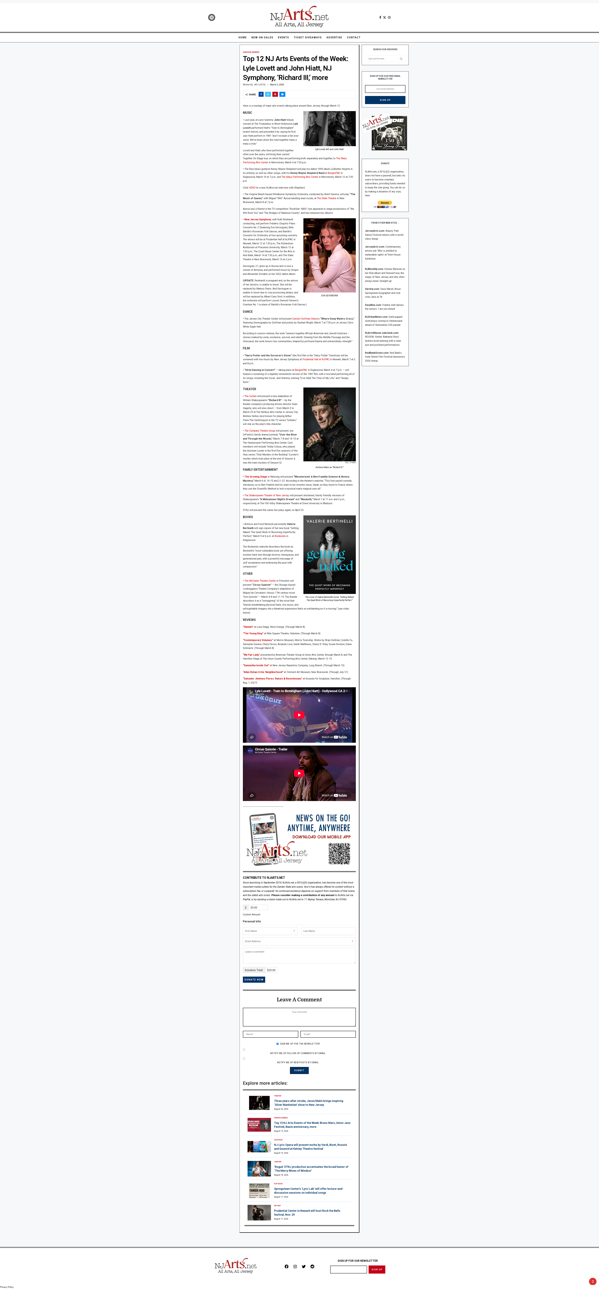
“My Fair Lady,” (251, 654)
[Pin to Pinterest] (275, 94)
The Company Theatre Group (259, 430)
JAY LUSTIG (259, 84)
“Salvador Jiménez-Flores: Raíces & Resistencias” (272, 678)
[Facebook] (380, 17)
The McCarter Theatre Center (260, 580)
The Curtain (250, 396)
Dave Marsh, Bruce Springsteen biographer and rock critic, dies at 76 (383, 292)
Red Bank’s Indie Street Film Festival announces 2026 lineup (385, 356)
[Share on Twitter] (268, 94)
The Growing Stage (256, 476)
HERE (252, 187)
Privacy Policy (7, 1287)
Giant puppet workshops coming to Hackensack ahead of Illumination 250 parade (383, 320)
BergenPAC (334, 173)
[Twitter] (384, 17)
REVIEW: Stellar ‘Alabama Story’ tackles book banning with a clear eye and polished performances (383, 340)
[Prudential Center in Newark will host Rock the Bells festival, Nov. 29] (259, 1212)
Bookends (280, 536)
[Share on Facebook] (261, 94)
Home (243, 37)
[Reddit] (312, 1266)
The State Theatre (326, 198)
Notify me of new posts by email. (298, 1062)
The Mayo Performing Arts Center (299, 176)
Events (283, 37)
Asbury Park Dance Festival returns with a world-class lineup (384, 234)
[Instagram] (389, 17)
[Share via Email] (282, 94)
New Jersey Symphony (257, 219)
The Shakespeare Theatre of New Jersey (266, 495)
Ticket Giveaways (308, 37)
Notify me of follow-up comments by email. (298, 1053)
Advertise (334, 37)
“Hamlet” (248, 626)
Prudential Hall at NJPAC (315, 359)
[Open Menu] (211, 17)
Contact (354, 37)
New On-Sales (262, 37)
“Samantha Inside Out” (256, 665)
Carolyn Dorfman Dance (305, 318)
